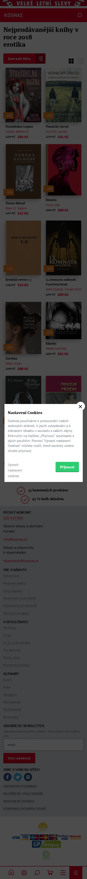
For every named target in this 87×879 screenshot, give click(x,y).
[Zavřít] (80, 406)
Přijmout (67, 467)
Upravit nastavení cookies (15, 470)
